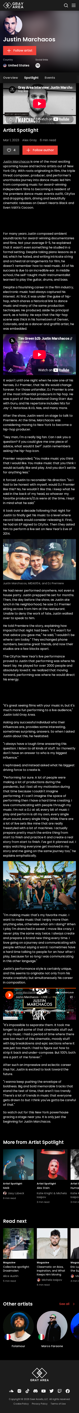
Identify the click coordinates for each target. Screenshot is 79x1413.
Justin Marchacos (16, 161)
